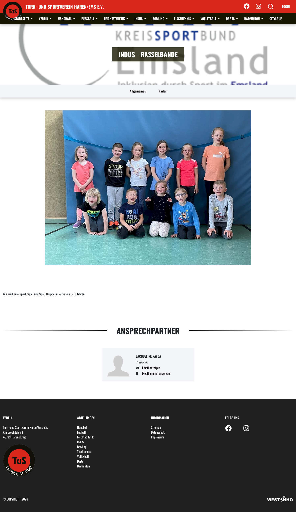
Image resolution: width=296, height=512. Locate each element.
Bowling (158, 18)
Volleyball (209, 18)
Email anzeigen (151, 367)
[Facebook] (246, 6)
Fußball (88, 18)
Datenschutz (158, 432)
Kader (163, 91)
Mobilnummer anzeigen (156, 373)
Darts (230, 18)
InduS (139, 18)
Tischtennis (183, 18)
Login (286, 6)
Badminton (252, 18)
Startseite (22, 18)
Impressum (157, 437)
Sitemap (156, 427)
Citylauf (275, 18)
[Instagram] (258, 6)
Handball (65, 18)
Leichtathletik (115, 18)
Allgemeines (138, 91)
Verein (44, 18)
